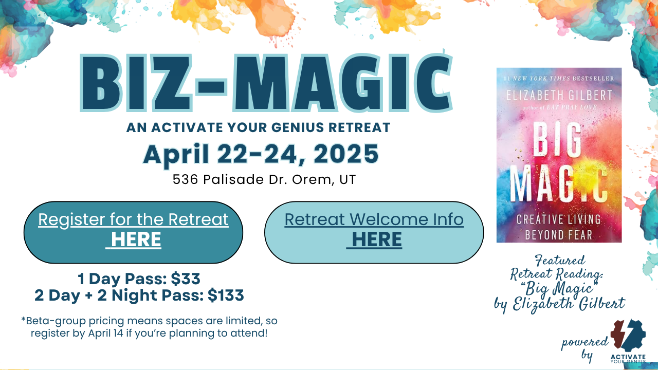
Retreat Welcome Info (374, 219)
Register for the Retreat (133, 219)
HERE (136, 238)
